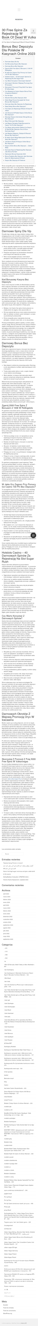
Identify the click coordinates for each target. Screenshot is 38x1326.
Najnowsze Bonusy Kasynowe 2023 (15, 154)
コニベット (7, 1293)
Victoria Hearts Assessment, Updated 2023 (15, 880)
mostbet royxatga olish (10, 1163)
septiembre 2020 (8, 939)
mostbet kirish (8, 1145)
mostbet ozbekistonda (10, 1160)
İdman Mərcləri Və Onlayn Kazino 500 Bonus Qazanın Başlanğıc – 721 (17, 1092)
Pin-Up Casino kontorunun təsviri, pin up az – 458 (18, 1203)
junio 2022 (6, 933)
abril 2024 (6, 894)
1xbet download (8, 1013)
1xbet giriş (7, 1016)
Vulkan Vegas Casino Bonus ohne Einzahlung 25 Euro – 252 (18, 1238)
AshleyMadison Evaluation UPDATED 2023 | (16, 877)
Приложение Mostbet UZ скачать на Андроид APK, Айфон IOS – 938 (19, 1275)
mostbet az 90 (8, 1110)
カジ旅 (6, 1289)
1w (5, 961)
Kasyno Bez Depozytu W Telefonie (15, 160)
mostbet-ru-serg (9, 1177)
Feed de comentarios (9, 1310)
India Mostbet (8, 1097)
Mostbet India (8, 1142)
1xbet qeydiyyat (8, 1037)
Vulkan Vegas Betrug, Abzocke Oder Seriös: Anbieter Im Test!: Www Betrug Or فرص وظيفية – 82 (19, 1233)
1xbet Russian (8, 1040)
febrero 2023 (7, 911)
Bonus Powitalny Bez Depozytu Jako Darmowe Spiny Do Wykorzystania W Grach (18, 157)
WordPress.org (7, 1313)
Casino (6, 1085)
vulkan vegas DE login (10, 1247)
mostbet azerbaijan (9, 1118)
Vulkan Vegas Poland (24, 39)
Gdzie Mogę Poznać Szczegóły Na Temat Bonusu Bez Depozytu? (17, 101)
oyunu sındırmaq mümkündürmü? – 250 (15, 1190)
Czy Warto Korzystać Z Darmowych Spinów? (18, 81)
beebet (6, 1075)
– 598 (5, 955)
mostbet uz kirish (9, 1170)
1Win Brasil (7, 978)
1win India (7, 981)
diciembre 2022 (7, 916)
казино (6, 1266)
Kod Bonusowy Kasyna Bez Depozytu (16, 64)
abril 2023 (6, 905)
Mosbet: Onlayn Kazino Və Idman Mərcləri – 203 (18, 1103)
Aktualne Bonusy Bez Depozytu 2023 (16, 98)
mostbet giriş (8, 1139)
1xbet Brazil (7, 1010)
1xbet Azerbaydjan (9, 1007)
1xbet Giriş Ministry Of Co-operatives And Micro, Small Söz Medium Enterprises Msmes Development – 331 (19, 1021)
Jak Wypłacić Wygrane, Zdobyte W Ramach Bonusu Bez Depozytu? (18, 134)
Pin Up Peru (7, 1200)
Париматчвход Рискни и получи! (13, 863)
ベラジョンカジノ (9, 1296)
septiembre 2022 (8, 925)
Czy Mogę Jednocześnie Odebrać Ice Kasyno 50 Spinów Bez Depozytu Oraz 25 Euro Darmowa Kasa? (18, 129)
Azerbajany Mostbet (10, 1046)
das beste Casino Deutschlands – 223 (15, 1088)
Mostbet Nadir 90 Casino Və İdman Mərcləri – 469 (18, 1154)
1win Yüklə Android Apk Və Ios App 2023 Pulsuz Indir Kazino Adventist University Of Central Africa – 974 (19, 991)
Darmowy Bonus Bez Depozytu (14, 66)
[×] (33, 535)
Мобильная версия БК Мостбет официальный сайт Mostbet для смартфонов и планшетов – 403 (19, 1270)
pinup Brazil (7, 1210)
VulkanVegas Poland (10, 1257)
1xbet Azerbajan (9, 1003)
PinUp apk (7, 1207)
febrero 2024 (7, 899)
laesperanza (7, 39)
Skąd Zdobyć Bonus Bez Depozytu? (15, 106)
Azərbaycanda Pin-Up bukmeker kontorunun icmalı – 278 (19, 1064)
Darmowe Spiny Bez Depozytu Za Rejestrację (18, 104)
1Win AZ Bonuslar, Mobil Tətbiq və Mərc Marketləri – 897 (19, 965)
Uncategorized (8, 1225)
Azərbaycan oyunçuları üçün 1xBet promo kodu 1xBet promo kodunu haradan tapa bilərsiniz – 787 (19, 1059)
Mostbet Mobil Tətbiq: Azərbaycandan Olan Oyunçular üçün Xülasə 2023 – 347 (16, 1149)
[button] (19, 9)
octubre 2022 (7, 922)
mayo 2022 (6, 936)
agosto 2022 (7, 928)
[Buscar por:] (12, 853)
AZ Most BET (8, 1043)
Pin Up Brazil (8, 1197)
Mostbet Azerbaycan (10, 1121)
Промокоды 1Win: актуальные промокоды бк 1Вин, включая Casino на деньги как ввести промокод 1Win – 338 (19, 1281)
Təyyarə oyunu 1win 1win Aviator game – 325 (17, 1222)
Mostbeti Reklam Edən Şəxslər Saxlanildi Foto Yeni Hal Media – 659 (19, 1181)
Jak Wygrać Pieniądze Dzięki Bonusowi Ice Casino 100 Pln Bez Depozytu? (17, 124)
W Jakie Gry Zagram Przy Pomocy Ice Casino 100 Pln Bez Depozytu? (18, 73)
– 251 (5, 948)
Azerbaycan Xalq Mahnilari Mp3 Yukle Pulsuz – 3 (18, 1050)
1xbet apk (7, 1000)
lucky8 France (8, 1100)
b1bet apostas (8, 1072)
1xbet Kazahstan (9, 1027)
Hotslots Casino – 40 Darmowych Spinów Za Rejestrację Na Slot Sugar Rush (18, 77)
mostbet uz (7, 1167)
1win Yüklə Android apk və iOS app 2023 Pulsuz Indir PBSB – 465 (19, 996)
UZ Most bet (7, 1229)
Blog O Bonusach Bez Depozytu (14, 121)
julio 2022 (6, 931)
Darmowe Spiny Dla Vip (12, 61)
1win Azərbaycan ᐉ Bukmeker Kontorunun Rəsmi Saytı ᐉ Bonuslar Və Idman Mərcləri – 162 (18, 974)
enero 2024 (6, 902)
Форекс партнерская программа (14, 1286)
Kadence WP (24, 1323)
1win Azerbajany (9, 970)
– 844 (5, 958)
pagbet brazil (8, 1193)
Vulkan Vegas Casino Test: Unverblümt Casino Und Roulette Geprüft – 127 (19, 1243)
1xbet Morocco (8, 1033)
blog (5, 1082)
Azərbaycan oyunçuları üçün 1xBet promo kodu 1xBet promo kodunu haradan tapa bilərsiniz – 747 (19, 1054)
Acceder (5, 1305)
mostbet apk (7, 1106)
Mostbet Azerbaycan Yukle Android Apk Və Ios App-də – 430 (19, 1126)
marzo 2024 (6, 897)
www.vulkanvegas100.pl (15, 779)
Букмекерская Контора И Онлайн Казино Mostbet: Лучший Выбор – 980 (19, 1261)
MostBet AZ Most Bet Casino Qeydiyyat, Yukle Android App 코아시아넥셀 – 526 (17, 1114)
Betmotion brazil (9, 1078)
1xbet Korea (7, 1030)
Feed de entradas (8, 1308)
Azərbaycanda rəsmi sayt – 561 (13, 1068)
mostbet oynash (8, 1157)
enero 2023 (6, 914)
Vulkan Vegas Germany (11, 1251)
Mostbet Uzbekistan (10, 1173)
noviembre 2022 (8, 919)
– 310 (5, 951)
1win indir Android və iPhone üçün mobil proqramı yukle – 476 (18, 985)
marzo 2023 (6, 908)
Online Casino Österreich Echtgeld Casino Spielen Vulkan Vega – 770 (18, 1186)
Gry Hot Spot (9, 95)
